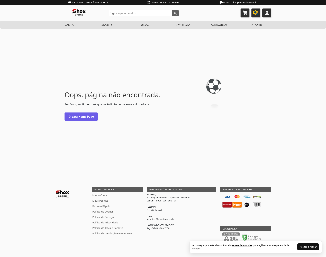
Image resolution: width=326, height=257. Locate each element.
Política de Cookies (102, 211)
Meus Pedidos (100, 200)
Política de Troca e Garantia (107, 228)
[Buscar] (175, 13)
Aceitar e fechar (308, 246)
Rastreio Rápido (101, 206)
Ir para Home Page (81, 116)
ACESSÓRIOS (219, 25)
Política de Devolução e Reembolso (112, 233)
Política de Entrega (103, 217)
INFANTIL (256, 25)
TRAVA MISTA (181, 25)
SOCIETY (107, 25)
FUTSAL (144, 25)
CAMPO (70, 25)
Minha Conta (99, 195)
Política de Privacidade (105, 222)
